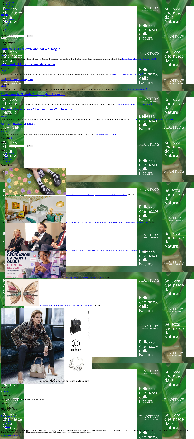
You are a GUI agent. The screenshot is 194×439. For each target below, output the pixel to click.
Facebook (8, 421)
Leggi (138, 59)
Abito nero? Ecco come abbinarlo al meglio (30, 49)
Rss (6, 425)
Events (7, 8)
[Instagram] (5, 32)
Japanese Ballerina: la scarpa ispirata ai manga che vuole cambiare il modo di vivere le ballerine (96, 195)
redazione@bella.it (8, 416)
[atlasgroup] (5, 391)
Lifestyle (7, 4)
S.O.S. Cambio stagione (17, 79)
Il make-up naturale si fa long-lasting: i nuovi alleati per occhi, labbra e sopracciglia (66, 305)
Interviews (8, 10)
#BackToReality (10, 2)
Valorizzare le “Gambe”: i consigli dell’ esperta (33, 94)
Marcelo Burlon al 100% (18, 124)
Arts (6, 156)
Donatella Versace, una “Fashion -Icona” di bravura (37, 109)
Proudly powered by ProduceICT (11, 435)
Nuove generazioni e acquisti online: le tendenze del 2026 (84, 278)
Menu (3, 38)
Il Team (7, 419)
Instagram (8, 423)
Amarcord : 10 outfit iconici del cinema (28, 64)
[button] (1, 437)
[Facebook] (5, 30)
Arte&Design (9, 6)
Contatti (7, 427)
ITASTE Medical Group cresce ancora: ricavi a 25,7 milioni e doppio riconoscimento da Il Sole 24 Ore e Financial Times (104, 250)
